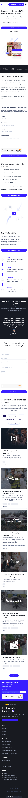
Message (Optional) (5, 135)
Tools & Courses (6, 760)
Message (3, 371)
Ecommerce (21, 416)
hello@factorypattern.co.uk (10, 775)
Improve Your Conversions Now (9, 753)
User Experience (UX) (7, 747)
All (4, 416)
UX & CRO (19, 419)
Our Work (4, 728)
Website (3, 129)
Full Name (3, 116)
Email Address (4, 122)
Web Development (14, 423)
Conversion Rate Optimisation (9, 750)
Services (4, 731)
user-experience (10, 419)
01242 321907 (7, 773)
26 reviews (19, 0)
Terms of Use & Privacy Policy (14, 791)
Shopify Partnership (6, 766)
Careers (4, 734)
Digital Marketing (12, 416)
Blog (3, 763)
